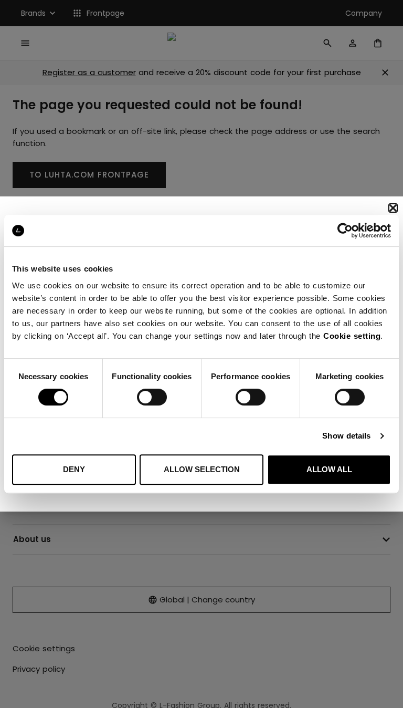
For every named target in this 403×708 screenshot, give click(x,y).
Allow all (329, 469)
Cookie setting (351, 335)
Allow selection (202, 469)
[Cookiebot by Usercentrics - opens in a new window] (345, 230)
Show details (346, 435)
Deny (74, 469)
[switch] (152, 397)
